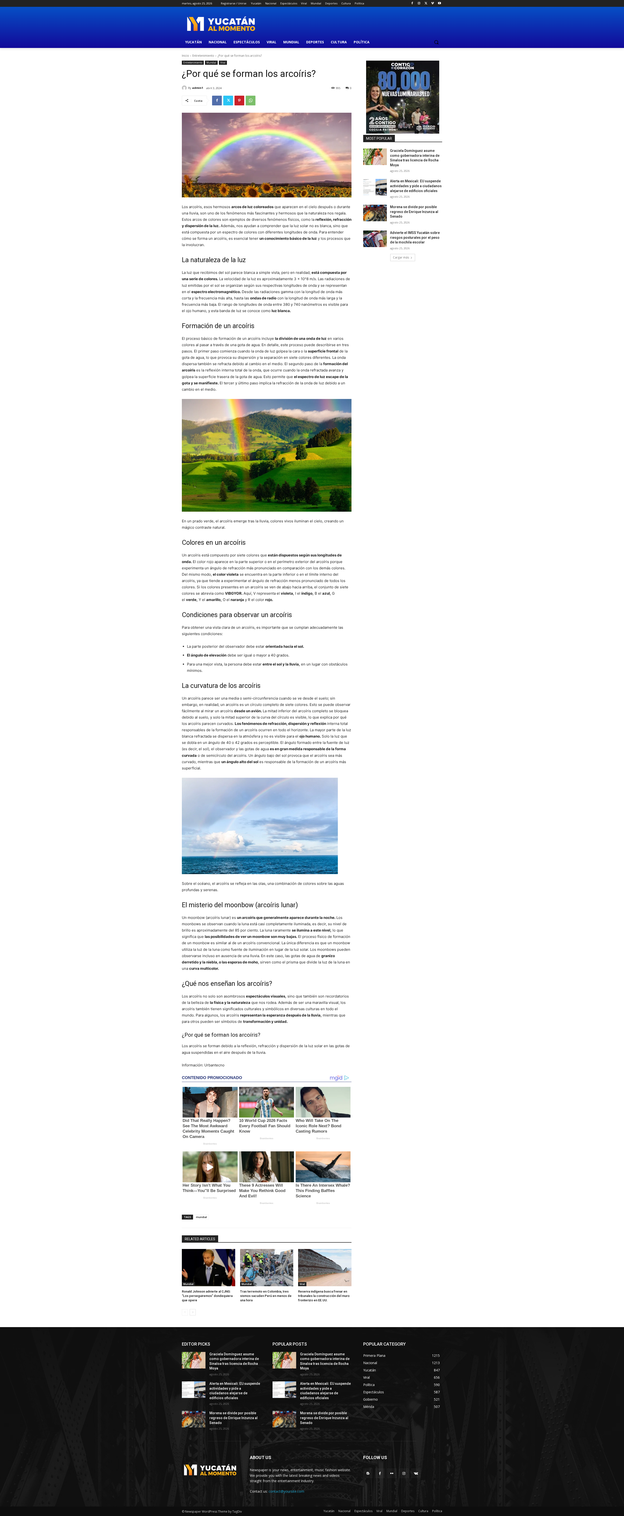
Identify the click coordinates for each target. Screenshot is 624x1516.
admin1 (197, 88)
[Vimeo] (432, 3)
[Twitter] (426, 3)
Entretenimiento (203, 56)
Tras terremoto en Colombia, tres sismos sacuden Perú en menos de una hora (266, 1296)
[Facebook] (412, 3)
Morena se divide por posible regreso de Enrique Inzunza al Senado (414, 211)
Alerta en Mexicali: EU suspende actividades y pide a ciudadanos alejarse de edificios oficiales (416, 186)
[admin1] (185, 87)
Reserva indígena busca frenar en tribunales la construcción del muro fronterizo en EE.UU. (324, 1296)
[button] (436, 42)
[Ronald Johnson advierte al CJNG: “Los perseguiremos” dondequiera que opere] (208, 1267)
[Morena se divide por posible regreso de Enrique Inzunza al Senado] (375, 213)
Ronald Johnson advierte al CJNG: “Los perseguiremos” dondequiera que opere (207, 1296)
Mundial (211, 62)
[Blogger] (368, 1473)
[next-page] (193, 1312)
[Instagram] (419, 3)
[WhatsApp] (250, 100)
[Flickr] (392, 1473)
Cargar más (401, 257)
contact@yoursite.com (286, 1491)
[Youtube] (439, 3)
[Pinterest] (239, 100)
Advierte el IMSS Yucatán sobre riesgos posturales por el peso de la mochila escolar (415, 237)
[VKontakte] (416, 1473)
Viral (222, 62)
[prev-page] (185, 1312)
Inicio (185, 56)
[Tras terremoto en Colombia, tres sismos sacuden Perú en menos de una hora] (266, 1267)
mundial (201, 1217)
